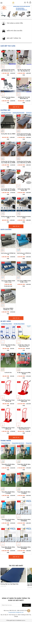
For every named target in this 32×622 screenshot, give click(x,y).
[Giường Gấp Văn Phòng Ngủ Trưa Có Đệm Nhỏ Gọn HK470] (23, 149)
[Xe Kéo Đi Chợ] (8, 360)
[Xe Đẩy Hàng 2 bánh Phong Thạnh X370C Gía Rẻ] (23, 415)
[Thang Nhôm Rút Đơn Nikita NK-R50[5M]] (23, 534)
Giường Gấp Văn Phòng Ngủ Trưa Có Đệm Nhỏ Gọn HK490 (24, 134)
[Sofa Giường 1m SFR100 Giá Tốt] (23, 241)
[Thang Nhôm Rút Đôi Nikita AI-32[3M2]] (8, 479)
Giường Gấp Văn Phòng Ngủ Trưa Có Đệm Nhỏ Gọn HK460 (8, 189)
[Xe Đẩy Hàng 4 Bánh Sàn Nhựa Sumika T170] (23, 332)
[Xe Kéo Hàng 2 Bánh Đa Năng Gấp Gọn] (8, 332)
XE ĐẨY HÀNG (6, 321)
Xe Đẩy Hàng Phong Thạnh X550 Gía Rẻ (23, 401)
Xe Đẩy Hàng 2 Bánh (6, 323)
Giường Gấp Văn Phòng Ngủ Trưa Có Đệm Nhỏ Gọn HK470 (24, 162)
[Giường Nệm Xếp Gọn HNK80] (8, 121)
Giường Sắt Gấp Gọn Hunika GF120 (24, 217)
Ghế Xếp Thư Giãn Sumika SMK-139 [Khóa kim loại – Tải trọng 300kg (8, 70)
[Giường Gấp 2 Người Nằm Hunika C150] (23, 176)
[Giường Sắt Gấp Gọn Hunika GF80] (8, 204)
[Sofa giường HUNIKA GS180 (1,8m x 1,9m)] (8, 268)
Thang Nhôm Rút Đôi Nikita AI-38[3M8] (8, 520)
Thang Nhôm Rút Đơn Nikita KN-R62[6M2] (24, 520)
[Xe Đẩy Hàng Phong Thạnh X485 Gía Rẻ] (8, 415)
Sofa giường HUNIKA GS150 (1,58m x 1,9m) (24, 281)
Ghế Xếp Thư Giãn (6, 112)
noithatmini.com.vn (21, 620)
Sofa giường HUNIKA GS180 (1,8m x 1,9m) (8, 281)
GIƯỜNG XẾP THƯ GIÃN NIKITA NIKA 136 (24, 98)
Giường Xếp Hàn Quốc (18, 112)
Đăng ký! (26, 605)
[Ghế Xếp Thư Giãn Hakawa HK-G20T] (8, 85)
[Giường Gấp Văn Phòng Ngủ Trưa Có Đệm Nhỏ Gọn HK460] (8, 176)
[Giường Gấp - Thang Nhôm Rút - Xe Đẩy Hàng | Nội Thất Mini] (13, 3)
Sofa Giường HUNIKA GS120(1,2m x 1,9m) (8, 309)
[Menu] (1, 2)
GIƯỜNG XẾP (5, 110)
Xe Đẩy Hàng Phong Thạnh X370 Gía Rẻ (8, 401)
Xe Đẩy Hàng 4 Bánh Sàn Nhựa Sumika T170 (24, 345)
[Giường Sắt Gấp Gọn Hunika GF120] (23, 204)
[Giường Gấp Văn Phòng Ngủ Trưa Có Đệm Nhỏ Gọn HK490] (23, 121)
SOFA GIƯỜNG (6, 229)
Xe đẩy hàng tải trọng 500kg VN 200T (24, 373)
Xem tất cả (16, 107)
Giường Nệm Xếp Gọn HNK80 (8, 133)
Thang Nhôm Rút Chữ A (18, 443)
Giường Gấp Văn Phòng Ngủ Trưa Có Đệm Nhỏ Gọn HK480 (8, 162)
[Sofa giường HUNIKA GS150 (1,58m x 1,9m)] (23, 268)
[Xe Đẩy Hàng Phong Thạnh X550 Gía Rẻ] (23, 387)
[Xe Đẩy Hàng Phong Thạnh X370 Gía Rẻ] (8, 387)
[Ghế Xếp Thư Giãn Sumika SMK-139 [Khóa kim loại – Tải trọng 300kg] (8, 57)
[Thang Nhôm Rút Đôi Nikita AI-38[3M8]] (8, 507)
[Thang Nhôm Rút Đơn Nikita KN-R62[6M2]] (23, 507)
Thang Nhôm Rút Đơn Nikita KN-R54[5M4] (8, 548)
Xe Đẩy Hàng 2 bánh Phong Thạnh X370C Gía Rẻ (23, 428)
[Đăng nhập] (25, 2)
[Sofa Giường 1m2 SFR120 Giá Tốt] (8, 241)
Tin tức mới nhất (16, 565)
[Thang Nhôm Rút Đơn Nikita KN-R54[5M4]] (8, 534)
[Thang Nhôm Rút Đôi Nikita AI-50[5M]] (23, 452)
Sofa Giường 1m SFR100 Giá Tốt (24, 254)
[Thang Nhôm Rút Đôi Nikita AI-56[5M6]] (8, 452)
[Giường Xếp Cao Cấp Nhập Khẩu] (13, 575)
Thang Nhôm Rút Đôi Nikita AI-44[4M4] (23, 492)
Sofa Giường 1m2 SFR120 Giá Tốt (8, 254)
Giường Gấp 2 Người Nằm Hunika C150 (24, 189)
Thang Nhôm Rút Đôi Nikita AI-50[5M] (23, 465)
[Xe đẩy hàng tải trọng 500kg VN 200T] (23, 360)
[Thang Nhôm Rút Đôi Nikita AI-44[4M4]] (23, 479)
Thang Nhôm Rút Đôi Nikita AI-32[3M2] (8, 492)
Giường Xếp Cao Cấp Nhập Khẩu (9, 584)
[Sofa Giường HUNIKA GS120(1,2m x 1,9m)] (8, 296)
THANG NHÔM (6, 440)
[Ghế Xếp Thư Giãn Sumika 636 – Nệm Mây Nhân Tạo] (23, 57)
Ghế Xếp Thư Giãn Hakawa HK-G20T (8, 98)
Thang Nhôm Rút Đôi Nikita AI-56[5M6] (8, 465)
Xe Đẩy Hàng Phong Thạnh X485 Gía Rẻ (8, 428)
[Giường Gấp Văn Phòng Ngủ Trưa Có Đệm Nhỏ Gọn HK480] (8, 149)
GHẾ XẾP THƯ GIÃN (8, 46)
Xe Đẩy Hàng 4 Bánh (19, 323)
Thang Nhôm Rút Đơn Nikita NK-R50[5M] (24, 548)
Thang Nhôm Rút (5, 443)
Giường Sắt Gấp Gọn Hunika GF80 (8, 217)
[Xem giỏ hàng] (30, 2)
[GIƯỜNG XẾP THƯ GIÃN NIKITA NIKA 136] (23, 85)
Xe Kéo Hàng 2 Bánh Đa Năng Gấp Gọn (8, 345)
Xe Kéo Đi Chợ (8, 372)
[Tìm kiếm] (27, 3)
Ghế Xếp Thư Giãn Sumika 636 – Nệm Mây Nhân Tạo (23, 70)
